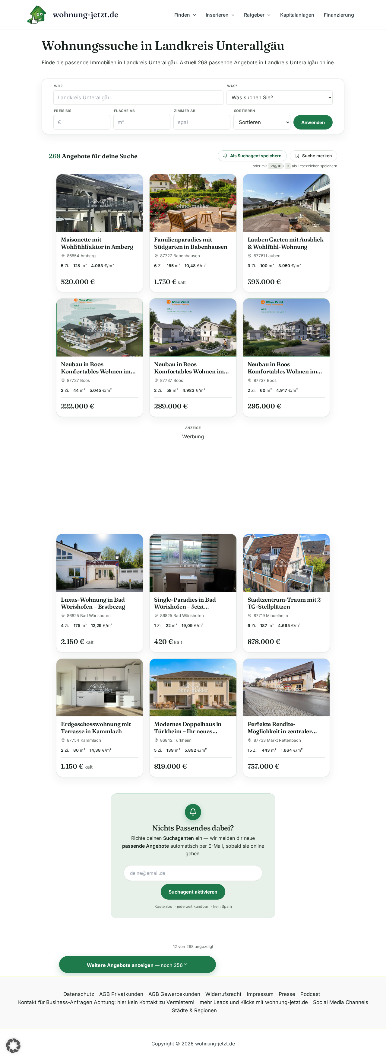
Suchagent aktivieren (193, 892)
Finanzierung (339, 15)
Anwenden (313, 122)
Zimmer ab (184, 111)
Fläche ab (124, 111)
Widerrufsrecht (223, 994)
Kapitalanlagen (297, 15)
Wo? (58, 86)
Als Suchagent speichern (256, 155)
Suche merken (317, 155)
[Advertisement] (193, 483)
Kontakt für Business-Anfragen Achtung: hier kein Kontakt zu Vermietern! (106, 1002)
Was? (232, 86)
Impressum (260, 994)
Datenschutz (78, 994)
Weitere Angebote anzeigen (135, 965)
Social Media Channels (340, 1002)
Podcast (310, 994)
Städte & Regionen (194, 1010)
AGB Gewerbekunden (174, 994)
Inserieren (217, 15)
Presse (287, 994)
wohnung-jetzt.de (86, 14)
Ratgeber (254, 15)
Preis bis (62, 111)
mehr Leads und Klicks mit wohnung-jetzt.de (254, 1002)
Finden (182, 15)
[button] (193, 15)
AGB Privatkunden (121, 994)
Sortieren (244, 111)
